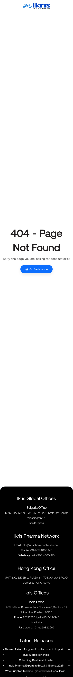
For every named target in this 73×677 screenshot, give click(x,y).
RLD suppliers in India (36, 654)
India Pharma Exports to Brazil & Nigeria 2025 (35, 665)
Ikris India (36, 622)
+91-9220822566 (43, 627)
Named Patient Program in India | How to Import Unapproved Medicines (36, 649)
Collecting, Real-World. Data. (36, 660)
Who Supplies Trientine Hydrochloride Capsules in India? (36, 670)
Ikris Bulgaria (36, 522)
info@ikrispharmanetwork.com (40, 545)
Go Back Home (39, 269)
